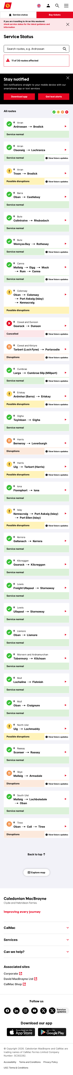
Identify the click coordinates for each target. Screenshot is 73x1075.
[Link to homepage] (8, 5)
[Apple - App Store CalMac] (21, 1032)
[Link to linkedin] (16, 1010)
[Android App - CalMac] (52, 1032)
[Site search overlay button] (57, 6)
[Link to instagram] (25, 1010)
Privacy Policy (50, 1062)
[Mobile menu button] (66, 5)
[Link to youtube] (34, 1010)
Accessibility (10, 1062)
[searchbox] (30, 49)
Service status (20, 14)
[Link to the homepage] (36, 900)
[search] (64, 49)
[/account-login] (48, 5)
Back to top (35, 854)
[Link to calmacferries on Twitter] (43, 1010)
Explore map (38, 872)
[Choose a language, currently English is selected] (39, 5)
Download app (19, 96)
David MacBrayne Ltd (18, 979)
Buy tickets (55, 14)
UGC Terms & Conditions (16, 1067)
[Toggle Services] (66, 939)
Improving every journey (22, 912)
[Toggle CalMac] (66, 927)
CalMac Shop (13, 984)
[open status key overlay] (60, 112)
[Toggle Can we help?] (66, 951)
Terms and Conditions (30, 1062)
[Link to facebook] (7, 1010)
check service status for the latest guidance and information (27, 25)
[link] (36, 128)
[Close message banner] (67, 24)
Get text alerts (54, 96)
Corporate (11, 974)
